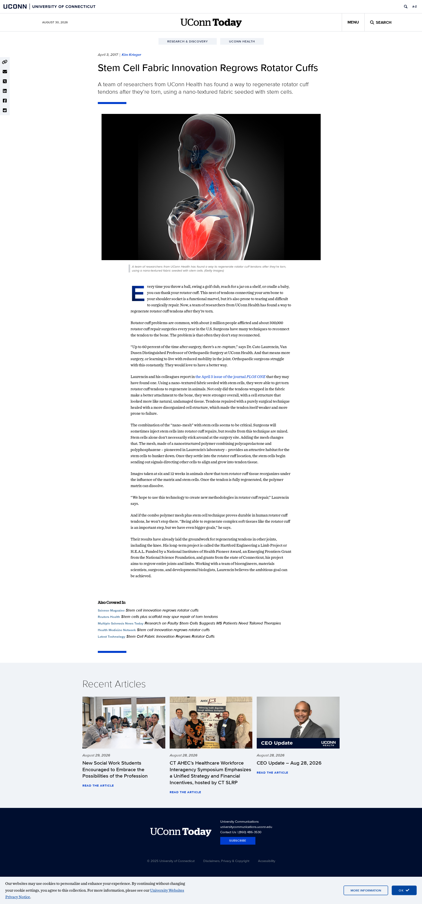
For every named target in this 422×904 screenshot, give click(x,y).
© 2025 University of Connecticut (171, 860)
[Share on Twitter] (5, 81)
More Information (366, 890)
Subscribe (237, 840)
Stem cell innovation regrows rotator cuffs (162, 610)
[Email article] (5, 72)
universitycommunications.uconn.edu (246, 826)
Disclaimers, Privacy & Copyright (226, 860)
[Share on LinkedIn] (5, 91)
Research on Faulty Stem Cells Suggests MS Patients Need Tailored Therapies (213, 623)
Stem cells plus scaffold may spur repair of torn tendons (169, 616)
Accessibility (266, 860)
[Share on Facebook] (5, 101)
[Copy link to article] (5, 62)
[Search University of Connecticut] (405, 6)
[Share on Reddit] (5, 110)
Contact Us (228, 832)
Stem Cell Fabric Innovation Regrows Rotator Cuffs (170, 636)
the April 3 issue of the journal (230, 376)
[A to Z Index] (414, 6)
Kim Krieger (131, 54)
